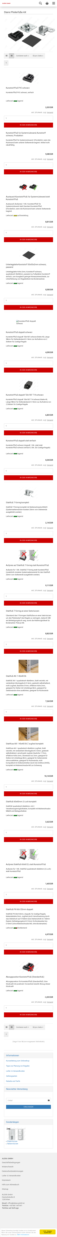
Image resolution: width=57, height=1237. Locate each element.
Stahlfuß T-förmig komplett (17, 502)
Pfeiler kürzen (12, 1141)
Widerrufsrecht (7, 1167)
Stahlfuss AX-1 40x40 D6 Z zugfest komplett (24, 744)
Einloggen (28, 1107)
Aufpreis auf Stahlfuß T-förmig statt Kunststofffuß (27, 565)
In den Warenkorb (28, 125)
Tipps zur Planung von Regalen (18, 1066)
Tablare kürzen (12, 1144)
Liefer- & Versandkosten (15, 1071)
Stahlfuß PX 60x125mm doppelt (19, 909)
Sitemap (5, 1189)
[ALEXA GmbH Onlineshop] (5, 3)
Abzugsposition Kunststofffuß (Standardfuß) (25, 977)
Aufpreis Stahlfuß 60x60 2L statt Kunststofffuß (26, 864)
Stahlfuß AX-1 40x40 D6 (16, 676)
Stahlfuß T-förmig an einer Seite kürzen (22, 611)
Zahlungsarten (11, 1076)
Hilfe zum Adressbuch (10, 1185)
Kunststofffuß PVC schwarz (18, 88)
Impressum (6, 1180)
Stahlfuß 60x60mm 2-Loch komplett (21, 802)
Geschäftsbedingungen (11, 1162)
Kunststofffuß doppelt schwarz (19, 332)
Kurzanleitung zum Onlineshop (17, 1061)
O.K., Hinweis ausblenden (47, 1231)
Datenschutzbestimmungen (12, 1171)
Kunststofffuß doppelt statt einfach (21, 441)
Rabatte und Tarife (13, 1081)
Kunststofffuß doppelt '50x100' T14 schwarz (24, 395)
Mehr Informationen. (23, 1235)
